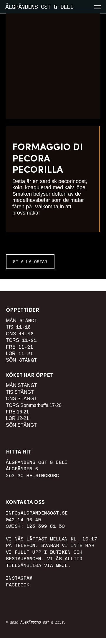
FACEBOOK (17, 584)
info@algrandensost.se (37, 512)
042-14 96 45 (23, 519)
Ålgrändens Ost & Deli (39, 7)
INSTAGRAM (19, 577)
